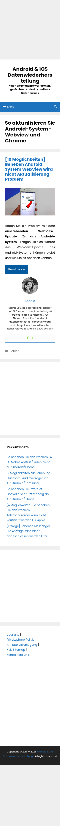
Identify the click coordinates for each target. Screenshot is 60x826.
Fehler (14, 351)
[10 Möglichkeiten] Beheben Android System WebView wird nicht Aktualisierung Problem (29, 169)
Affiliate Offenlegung (22, 645)
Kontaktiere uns (18, 655)
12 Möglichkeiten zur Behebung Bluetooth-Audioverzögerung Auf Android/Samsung (28, 478)
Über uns (13, 635)
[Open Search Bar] (55, 107)
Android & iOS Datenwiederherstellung (30, 74)
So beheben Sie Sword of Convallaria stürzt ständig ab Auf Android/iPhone (28, 494)
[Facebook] (27, 338)
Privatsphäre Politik (20, 640)
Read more (16, 269)
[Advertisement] (30, 29)
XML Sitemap (16, 650)
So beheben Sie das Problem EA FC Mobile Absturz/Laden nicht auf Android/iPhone (29, 462)
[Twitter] (32, 338)
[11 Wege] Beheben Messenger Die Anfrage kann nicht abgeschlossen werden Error (28, 531)
